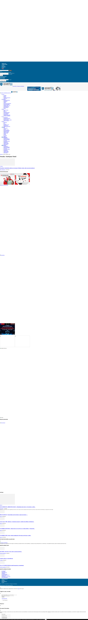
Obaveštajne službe (6, 106)
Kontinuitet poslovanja (7, 118)
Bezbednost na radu (6, 138)
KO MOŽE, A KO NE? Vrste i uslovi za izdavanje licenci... (11, 551)
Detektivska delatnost (7, 100)
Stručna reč (5, 98)
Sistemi (3, 109)
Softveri (5, 134)
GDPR (5, 102)
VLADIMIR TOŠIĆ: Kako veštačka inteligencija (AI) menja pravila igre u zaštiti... (15, 535)
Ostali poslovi (6, 144)
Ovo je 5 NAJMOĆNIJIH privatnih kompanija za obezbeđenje (12, 565)
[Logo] (5, 92)
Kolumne (5, 96)
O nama (3, 65)
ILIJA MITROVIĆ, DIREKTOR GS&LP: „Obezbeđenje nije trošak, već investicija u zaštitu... (17, 506)
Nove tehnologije (6, 113)
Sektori (5, 108)
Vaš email (9, 79)
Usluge (5, 136)
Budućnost (5, 122)
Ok (45, 619)
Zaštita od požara (6, 132)
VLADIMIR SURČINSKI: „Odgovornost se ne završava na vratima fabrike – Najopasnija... (17, 528)
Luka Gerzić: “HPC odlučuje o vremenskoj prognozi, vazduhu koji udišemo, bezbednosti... (17, 521)
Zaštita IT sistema (6, 120)
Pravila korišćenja (2, 77)
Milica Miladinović (3, 169)
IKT (4, 123)
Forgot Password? (4, 598)
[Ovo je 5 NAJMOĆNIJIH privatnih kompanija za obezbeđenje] (2, 563)
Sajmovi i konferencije (7, 97)
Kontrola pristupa (6, 129)
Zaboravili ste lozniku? (3, 76)
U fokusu (5, 95)
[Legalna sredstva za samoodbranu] (2, 556)
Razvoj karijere (6, 107)
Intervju (1, 505)
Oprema (5, 133)
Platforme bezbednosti (7, 126)
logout (19, 588)
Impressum (3, 580)
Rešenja (3, 121)
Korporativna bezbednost (7, 103)
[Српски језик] (2, 68)
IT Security (5, 135)
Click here (49, 611)
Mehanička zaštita (6, 131)
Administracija (6, 146)
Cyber (3, 116)
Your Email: (3, 614)
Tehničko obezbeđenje (7, 115)
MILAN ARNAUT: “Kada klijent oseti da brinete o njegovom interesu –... (14, 514)
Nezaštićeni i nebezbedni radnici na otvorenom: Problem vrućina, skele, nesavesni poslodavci (17, 168)
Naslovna (1, 154)
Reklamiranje (4, 66)
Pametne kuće (6, 125)
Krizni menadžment (6, 104)
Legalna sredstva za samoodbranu (6, 558)
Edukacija (5, 101)
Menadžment (4, 99)
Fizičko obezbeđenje (7, 112)
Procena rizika (6, 114)
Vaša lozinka (10, 74)
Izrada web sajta (2, 585)
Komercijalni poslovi (7, 141)
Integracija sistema (6, 124)
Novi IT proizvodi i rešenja (8, 119)
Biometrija (5, 111)
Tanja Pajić (1, 508)
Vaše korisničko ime (11, 73)
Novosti (3, 94)
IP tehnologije (6, 117)
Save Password (5, 600)
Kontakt (3, 67)
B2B (4, 110)
